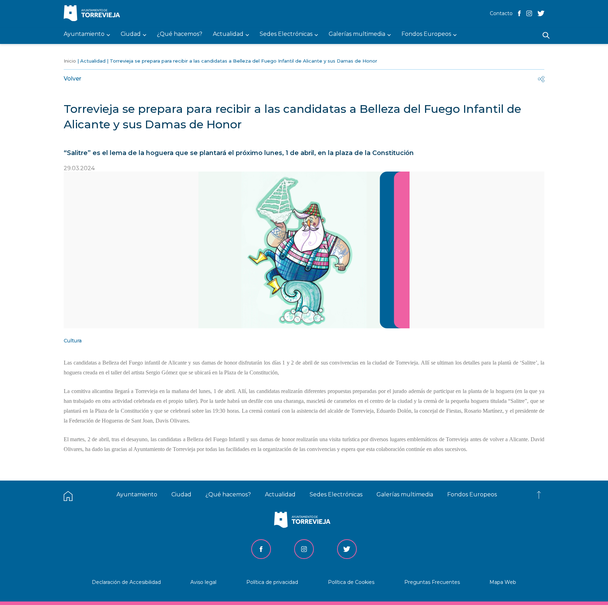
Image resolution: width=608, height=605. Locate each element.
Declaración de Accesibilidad (126, 582)
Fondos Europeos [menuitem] (426, 34)
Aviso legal (203, 582)
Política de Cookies (351, 582)
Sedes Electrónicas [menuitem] (286, 34)
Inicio (70, 61)
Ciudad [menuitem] (131, 34)
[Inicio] (94, 13)
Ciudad (181, 494)
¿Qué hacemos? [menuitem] (179, 34)
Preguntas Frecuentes (432, 582)
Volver (72, 78)
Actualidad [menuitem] (228, 34)
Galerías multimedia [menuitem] (357, 34)
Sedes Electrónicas (336, 494)
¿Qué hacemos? (228, 494)
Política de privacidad (272, 582)
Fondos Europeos (472, 494)
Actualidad (93, 61)
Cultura (73, 340)
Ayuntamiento (136, 494)
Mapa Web (502, 582)
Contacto (501, 13)
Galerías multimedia (404, 494)
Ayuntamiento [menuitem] (84, 34)
